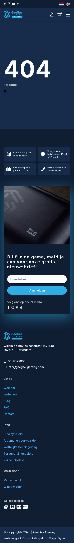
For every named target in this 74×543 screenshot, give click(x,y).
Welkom (9, 387)
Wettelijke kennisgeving (20, 447)
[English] (68, 4)
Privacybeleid (13, 434)
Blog (7, 400)
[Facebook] (5, 4)
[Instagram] (9, 4)
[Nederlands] (61, 4)
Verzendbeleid (14, 460)
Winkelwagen (13, 486)
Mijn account (12, 480)
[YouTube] (13, 4)
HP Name (8, 252)
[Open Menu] (68, 14)
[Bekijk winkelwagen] (59, 14)
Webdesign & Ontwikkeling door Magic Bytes (35, 538)
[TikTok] (18, 4)
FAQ (7, 407)
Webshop (10, 394)
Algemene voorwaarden (20, 440)
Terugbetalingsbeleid (18, 453)
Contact (9, 413)
